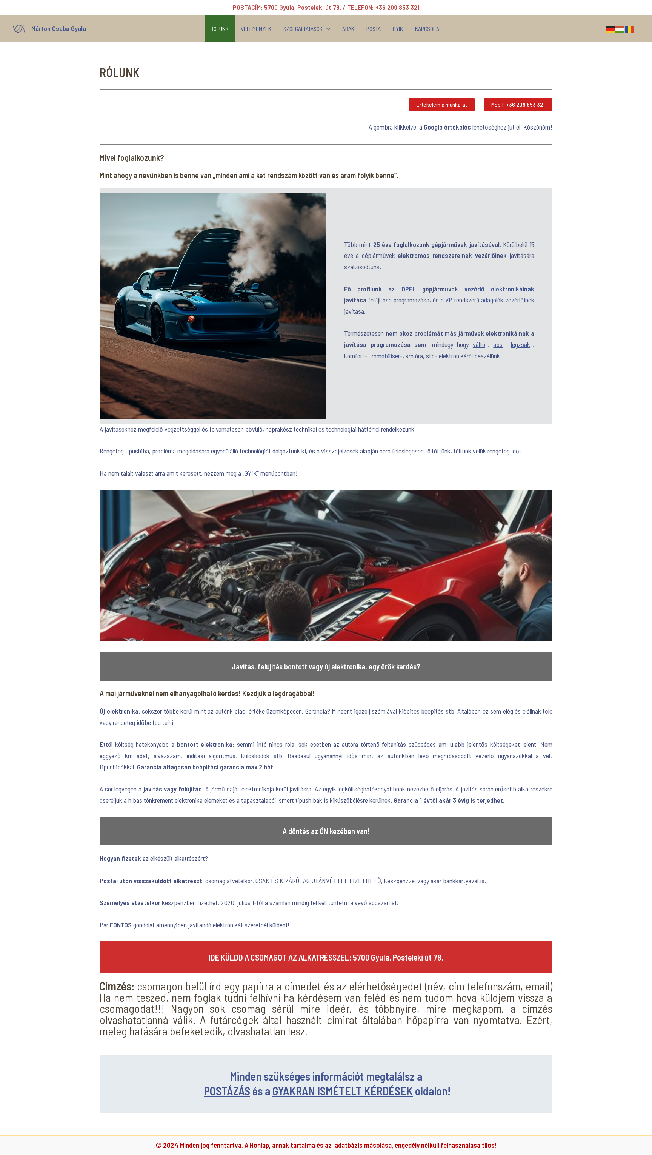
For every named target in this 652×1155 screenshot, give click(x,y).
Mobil (518, 104)
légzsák (520, 344)
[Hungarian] (620, 28)
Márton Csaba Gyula (58, 28)
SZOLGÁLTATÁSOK (303, 28)
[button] (326, 28)
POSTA (373, 28)
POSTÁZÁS (227, 1091)
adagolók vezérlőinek (507, 300)
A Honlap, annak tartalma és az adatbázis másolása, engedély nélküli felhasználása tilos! (370, 1145)
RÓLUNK (220, 28)
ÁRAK (348, 28)
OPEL (408, 289)
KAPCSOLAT (428, 28)
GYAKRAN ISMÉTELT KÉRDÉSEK (342, 1091)
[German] (610, 28)
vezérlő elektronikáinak (499, 289)
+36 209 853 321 (397, 7)
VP (448, 300)
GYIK (398, 28)
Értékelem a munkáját (442, 104)
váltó (479, 344)
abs (498, 344)
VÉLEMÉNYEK (256, 28)
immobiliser (385, 356)
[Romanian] (630, 28)
